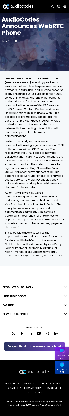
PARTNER (8, 305)
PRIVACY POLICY (33, 388)
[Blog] (55, 334)
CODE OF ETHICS (34, 392)
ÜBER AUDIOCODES (15, 296)
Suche (52, 6)
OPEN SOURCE (29, 383)
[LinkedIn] (30, 334)
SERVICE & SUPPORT (15, 314)
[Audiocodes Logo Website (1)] (18, 6)
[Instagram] (47, 334)
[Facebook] (22, 334)
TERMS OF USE (52, 388)
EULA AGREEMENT (14, 388)
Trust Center (12, 383)
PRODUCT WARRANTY (50, 383)
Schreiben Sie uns (62, 356)
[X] (13, 334)
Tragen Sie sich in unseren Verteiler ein (35, 346)
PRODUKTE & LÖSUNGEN (18, 287)
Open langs (58, 6)
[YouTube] (38, 334)
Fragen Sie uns (62, 370)
